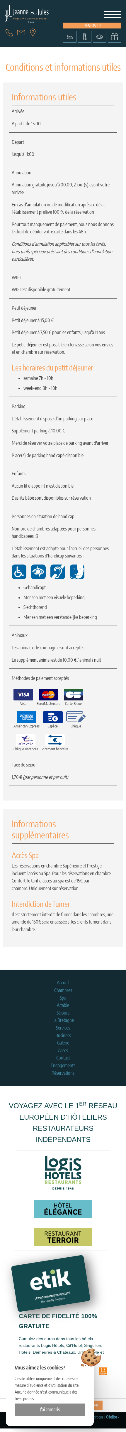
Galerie (63, 1043)
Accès (63, 1050)
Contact (63, 1058)
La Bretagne (63, 1020)
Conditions (95, 1417)
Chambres (63, 990)
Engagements (63, 1065)
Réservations (63, 1073)
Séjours (63, 1013)
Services (63, 1028)
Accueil (63, 982)
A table (63, 1005)
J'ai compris (50, 1409)
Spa (63, 998)
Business (63, 1035)
